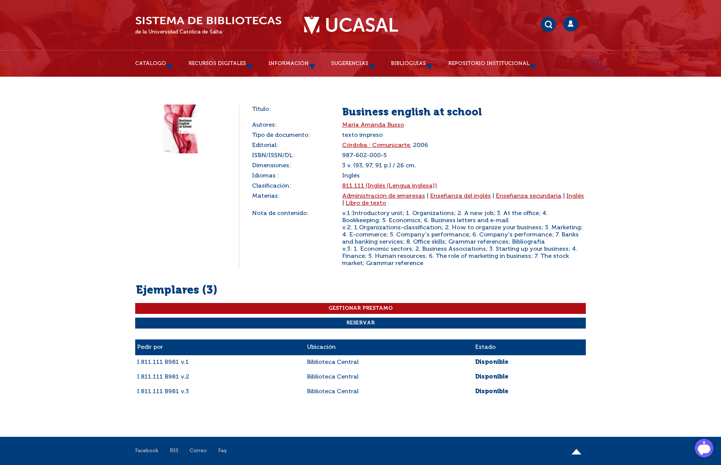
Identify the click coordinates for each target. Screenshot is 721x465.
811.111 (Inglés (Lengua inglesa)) (389, 186)
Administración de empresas (383, 196)
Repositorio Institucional (488, 63)
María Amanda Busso (373, 125)
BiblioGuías (408, 63)
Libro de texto (365, 203)
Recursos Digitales (217, 63)
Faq (222, 450)
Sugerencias (349, 63)
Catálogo (150, 63)
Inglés (575, 196)
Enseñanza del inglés (460, 196)
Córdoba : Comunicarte (376, 145)
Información (288, 63)
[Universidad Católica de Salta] (351, 25)
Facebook (146, 450)
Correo (198, 450)
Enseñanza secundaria (528, 196)
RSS (174, 450)
